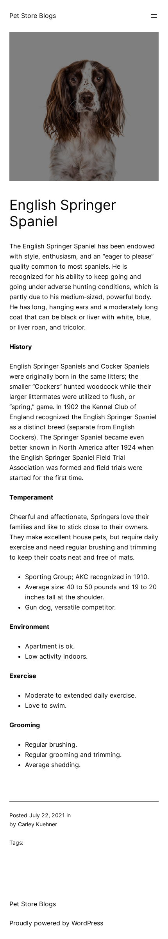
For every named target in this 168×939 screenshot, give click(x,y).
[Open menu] (154, 16)
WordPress (87, 923)
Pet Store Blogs (32, 15)
